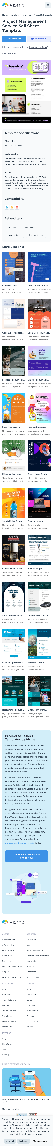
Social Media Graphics (12, 966)
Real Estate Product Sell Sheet (12, 709)
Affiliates (30, 1027)
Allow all (10, 1141)
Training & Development (38, 956)
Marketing (31, 940)
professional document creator (20, 842)
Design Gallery (9, 1021)
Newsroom (32, 994)
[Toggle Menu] (48, 5)
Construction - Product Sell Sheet (11, 285)
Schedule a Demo (35, 977)
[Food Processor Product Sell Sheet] (13, 408)
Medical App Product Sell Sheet (12, 662)
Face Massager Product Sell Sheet (37, 568)
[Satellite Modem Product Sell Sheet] (39, 644)
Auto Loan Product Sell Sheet (39, 615)
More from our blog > (11, 1109)
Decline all (23, 1141)
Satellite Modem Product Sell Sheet (37, 662)
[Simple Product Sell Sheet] (39, 361)
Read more (7, 53)
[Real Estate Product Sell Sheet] (13, 691)
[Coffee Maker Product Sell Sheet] (13, 550)
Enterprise (31, 972)
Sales (29, 945)
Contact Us (7, 1049)
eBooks (5, 1005)
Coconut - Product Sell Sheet (13, 332)
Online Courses (9, 1010)
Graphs (5, 972)
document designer (38, 47)
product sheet (14, 235)
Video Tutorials (9, 1000)
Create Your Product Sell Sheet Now (26, 856)
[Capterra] (22, 1114)
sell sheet (12, 227)
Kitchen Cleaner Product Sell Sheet (37, 426)
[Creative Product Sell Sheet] (39, 314)
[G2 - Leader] (33, 1114)
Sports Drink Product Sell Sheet (13, 521)
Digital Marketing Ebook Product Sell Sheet (37, 709)
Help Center (7, 1044)
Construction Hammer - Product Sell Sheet (39, 285)
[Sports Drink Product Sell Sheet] (13, 503)
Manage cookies (40, 1141)
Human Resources (35, 950)
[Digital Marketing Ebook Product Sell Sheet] (39, 691)
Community (32, 1021)
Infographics (8, 945)
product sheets (36, 235)
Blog (4, 989)
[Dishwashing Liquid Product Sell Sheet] (13, 455)
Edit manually (14, 38)
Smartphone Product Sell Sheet (38, 474)
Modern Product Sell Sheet (12, 379)
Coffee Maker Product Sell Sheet (13, 568)
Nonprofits (31, 961)
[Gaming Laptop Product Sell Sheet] (39, 503)
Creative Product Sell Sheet (38, 332)
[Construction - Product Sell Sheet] (13, 267)
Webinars (6, 994)
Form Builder (8, 950)
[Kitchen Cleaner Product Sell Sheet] (39, 408)
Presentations (8, 940)
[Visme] (13, 5)
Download (31, 1005)
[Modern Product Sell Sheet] (13, 361)
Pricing (5, 1055)
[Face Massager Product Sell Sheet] (39, 550)
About (29, 989)
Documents (7, 961)
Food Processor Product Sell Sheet (11, 426)
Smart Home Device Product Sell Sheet (12, 615)
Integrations (7, 1027)
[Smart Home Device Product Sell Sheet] (13, 597)
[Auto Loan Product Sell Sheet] (39, 597)
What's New (32, 1010)
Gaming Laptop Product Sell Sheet (37, 521)
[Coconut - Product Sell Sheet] (13, 314)
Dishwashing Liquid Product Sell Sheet (11, 474)
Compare (31, 1016)
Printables (7, 956)
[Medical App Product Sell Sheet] (13, 644)
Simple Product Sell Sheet (37, 379)
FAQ (4, 1039)
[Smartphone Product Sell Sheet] (39, 455)
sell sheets (29, 227)
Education (31, 966)
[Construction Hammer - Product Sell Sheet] (39, 267)
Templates (7, 1016)
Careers (30, 1000)
